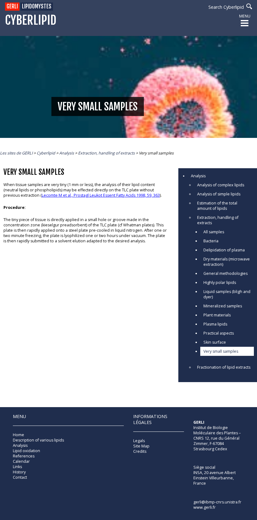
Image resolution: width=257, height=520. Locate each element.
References (23, 456)
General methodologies (225, 273)
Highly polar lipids (219, 282)
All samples (213, 232)
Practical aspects (218, 333)
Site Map (141, 446)
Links (17, 466)
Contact (20, 477)
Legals (139, 440)
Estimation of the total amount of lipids (217, 205)
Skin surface (214, 342)
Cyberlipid (30, 20)
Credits (139, 451)
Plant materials (217, 315)
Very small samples (220, 351)
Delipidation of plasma (224, 250)
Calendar (21, 461)
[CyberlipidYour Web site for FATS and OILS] (224, 442)
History (19, 472)
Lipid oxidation (26, 450)
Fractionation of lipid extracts (223, 367)
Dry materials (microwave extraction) (226, 261)
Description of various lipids (38, 440)
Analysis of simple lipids (218, 194)
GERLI (12, 6)
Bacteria (210, 241)
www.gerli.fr (204, 507)
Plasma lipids (215, 324)
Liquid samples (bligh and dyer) (226, 294)
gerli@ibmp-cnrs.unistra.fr (217, 502)
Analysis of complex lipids (220, 185)
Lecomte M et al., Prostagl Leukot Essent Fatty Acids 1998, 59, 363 (101, 195)
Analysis (198, 176)
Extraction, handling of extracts (218, 220)
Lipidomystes (36, 6)
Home (18, 434)
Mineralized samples (222, 306)
